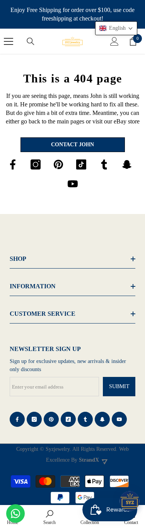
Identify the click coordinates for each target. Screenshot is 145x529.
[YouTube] (72, 183)
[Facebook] (12, 164)
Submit (119, 386)
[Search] (30, 41)
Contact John (72, 144)
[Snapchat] (126, 164)
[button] (116, 28)
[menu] (8, 41)
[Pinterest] (58, 164)
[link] (49, 517)
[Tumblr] (104, 164)
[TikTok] (81, 164)
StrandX (89, 460)
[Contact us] (15, 513)
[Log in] (114, 41)
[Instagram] (35, 164)
